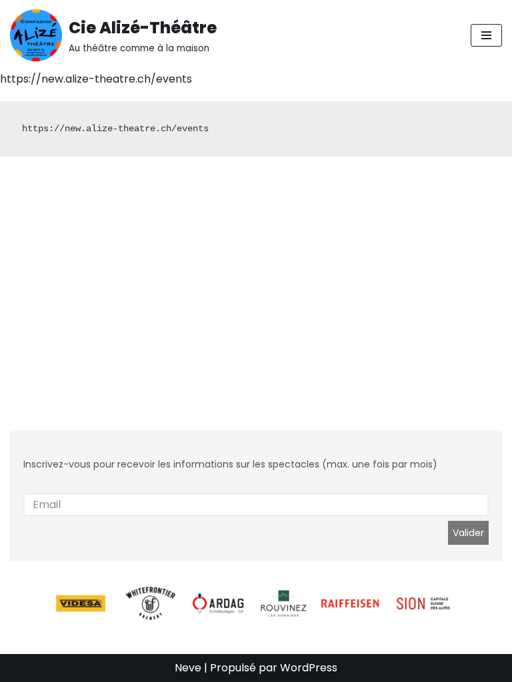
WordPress (308, 667)
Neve (188, 667)
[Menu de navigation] (486, 35)
